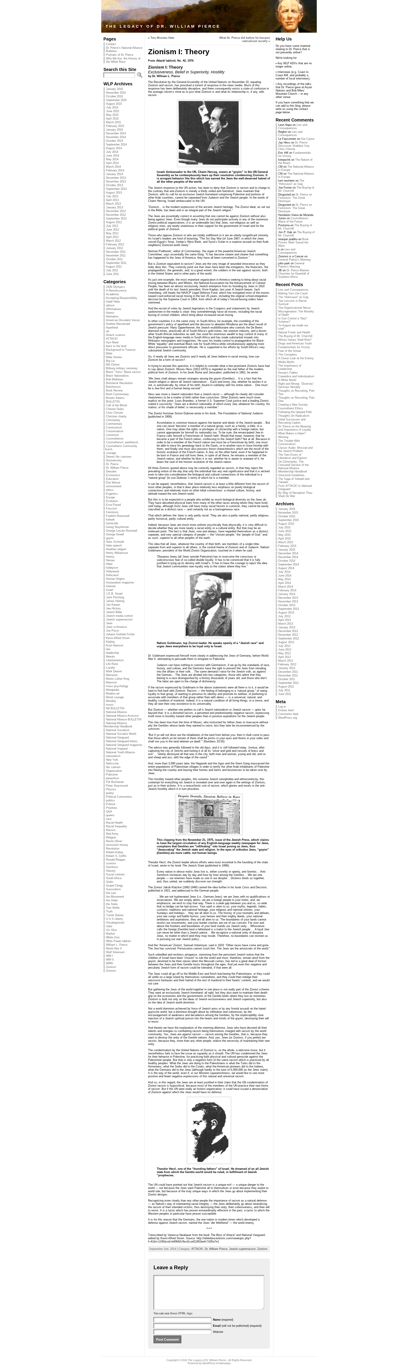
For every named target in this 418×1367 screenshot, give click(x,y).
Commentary (114, 423)
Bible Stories (114, 357)
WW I (109, 955)
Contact (111, 44)
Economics (113, 475)
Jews (109, 623)
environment (113, 486)
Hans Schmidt (115, 541)
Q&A (109, 811)
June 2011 (112, 274)
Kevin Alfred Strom (118, 638)
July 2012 (112, 226)
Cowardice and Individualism (296, 376)
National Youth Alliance (120, 752)
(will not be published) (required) (237, 1325)
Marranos (112, 675)
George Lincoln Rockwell (121, 530)
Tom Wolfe (113, 907)
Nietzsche (112, 763)
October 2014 (114, 140)
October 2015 (114, 96)
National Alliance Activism (122, 715)
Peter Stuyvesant (117, 785)
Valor (109, 926)
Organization (114, 770)
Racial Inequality (116, 826)
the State (112, 904)
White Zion (113, 937)
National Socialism (118, 730)
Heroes (110, 560)
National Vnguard (117, 748)
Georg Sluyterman (117, 527)
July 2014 (112, 151)
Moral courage (115, 697)
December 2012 (116, 211)
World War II (114, 948)
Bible (109, 353)
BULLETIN (113, 401)
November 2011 (116, 255)
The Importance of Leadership (289, 367)
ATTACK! (112, 338)
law (108, 649)
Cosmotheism (114, 438)
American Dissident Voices (123, 320)
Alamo (110, 312)
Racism (111, 830)
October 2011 (114, 259)
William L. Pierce (116, 944)
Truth (109, 911)
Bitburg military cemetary (122, 368)
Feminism (112, 512)
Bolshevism (113, 386)
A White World (287, 380)
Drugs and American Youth (295, 343)
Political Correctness (119, 796)
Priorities (111, 807)
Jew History (113, 608)
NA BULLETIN (115, 708)
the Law (111, 893)
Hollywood (112, 571)
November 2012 (116, 214)
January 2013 (114, 207)
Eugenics (112, 493)
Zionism (111, 967)
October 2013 (114, 185)
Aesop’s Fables (288, 372)
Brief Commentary (117, 394)
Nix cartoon (113, 767)
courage (111, 453)
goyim (110, 538)
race (108, 819)
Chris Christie (114, 412)
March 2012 (113, 240)
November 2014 (116, 137)
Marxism (111, 682)
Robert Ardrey (114, 852)
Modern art (113, 693)
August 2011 (114, 266)
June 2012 (112, 229)
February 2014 (115, 170)
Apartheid (112, 327)
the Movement (115, 896)
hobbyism (112, 567)
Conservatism (114, 431)
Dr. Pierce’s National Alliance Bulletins (124, 49)
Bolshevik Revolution (119, 383)
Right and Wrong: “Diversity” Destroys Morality (296, 385)
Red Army (112, 833)
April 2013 (112, 200)
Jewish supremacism (119, 619)
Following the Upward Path (295, 412)
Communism (114, 427)
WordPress (209, 1363)
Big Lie (110, 360)
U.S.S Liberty (114, 918)
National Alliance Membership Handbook (117, 724)
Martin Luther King (117, 678)
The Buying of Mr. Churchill (295, 336)
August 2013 (114, 192)
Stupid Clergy (114, 885)
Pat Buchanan (115, 782)
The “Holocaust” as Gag (291, 182)
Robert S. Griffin (116, 856)
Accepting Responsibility (121, 298)
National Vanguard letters (122, 741)
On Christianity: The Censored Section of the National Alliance (293, 466)
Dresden (111, 471)
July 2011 (112, 270)
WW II (110, 959)
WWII (109, 963)
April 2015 (112, 118)
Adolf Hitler (113, 301)
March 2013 (113, 203)
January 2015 (114, 129)
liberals (110, 656)
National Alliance (116, 712)
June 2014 (112, 155)
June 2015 (112, 111)
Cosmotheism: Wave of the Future (293, 220)
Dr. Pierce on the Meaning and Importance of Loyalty (294, 428)
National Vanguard (117, 737)
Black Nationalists (117, 375)
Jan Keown (113, 604)
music (110, 704)
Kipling (110, 641)
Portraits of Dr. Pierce (119, 54)
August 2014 (114, 148)
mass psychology (117, 686)
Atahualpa (224, 1363)
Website (218, 1331)
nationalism (113, 756)
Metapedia (112, 689)
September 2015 (116, 100)
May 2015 (112, 114)
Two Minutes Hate (162, 37)
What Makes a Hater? (292, 433)
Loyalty (110, 667)
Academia (112, 294)
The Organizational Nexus (294, 307)
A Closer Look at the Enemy (296, 358)
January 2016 (114, 89)
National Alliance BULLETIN (123, 719)
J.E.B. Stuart (114, 593)
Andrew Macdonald (118, 323)
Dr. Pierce (112, 464)
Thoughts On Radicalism (293, 415)
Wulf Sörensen (115, 952)
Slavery (111, 870)
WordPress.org (287, 717)
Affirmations (113, 309)
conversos (112, 435)
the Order (112, 900)
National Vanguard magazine (124, 745)
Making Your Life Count (293, 293)
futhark (110, 519)
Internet (111, 586)
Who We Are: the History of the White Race (123, 60)
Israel (109, 590)
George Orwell (115, 534)
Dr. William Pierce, (217, 1249)
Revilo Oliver (114, 841)
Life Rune (112, 664)
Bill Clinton (113, 364)
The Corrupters (287, 354)
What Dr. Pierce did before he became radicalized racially (244, 39)
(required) (223, 1319)
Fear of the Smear (289, 350)
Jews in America (116, 627)
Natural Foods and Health (294, 332)
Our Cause (307, 138)
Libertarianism (115, 660)
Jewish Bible (114, 612)
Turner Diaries (115, 915)
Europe (110, 497)
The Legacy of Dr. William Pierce (163, 26)
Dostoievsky (114, 460)
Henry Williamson (117, 553)
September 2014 (116, 144)
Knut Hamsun (114, 645)
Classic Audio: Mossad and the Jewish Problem (295, 449)
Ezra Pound (113, 504)
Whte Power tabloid (118, 941)
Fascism (111, 508)
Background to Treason (120, 349)
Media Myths (286, 362)
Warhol (110, 933)
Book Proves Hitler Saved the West (293, 242)
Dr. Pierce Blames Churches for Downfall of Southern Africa (293, 273)
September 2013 (116, 188)
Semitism (112, 867)
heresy (110, 556)
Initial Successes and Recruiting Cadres (291, 421)
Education (112, 478)
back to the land (116, 346)
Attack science (115, 335)
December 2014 (116, 133)
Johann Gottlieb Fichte (120, 634)
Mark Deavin (114, 671)
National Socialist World (121, 733)
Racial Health (114, 822)
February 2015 (115, 126)
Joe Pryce (112, 630)
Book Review (114, 390)
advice (110, 305)
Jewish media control (119, 615)
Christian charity (116, 416)
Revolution (112, 848)
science (111, 863)
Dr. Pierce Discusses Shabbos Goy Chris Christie (294, 146)
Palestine (112, 774)
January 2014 (114, 174)
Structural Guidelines (291, 475)
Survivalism (113, 889)
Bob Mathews (114, 379)
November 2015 (116, 92)
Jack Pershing (115, 597)
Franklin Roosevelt (118, 515)
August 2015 (114, 103)
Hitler (109, 564)
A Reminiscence (116, 290)
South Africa (113, 878)
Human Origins (115, 578)
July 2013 (112, 196)
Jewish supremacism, (243, 1249)
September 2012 (116, 218)
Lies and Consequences (292, 126)
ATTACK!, (198, 1249)
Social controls (115, 874)
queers (110, 815)
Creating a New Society (293, 404)
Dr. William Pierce (117, 467)
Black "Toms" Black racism (123, 372)
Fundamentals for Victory (294, 347)
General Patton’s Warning (294, 259)
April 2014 (112, 163)
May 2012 (112, 233)
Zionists (111, 970)
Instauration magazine (120, 582)
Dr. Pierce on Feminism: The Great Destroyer (295, 198)
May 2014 (112, 159)
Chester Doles (115, 409)
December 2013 (116, 177)
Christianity (113, 420)
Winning (283, 437)
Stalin (109, 881)
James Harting (115, 601)
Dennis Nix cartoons (118, 456)
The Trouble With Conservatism (289, 442)
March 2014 (113, 166)
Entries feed (285, 710)
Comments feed (288, 714)
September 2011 (116, 263)
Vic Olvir (111, 930)
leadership (112, 652)
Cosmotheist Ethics (290, 408)
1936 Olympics (115, 286)
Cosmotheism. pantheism (122, 442)
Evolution (112, 501)
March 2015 (113, 122)
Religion (111, 837)
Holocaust (112, 575)
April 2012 (112, 237)
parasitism (112, 778)
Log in (282, 706)
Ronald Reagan (115, 859)
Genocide (112, 523)
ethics (110, 490)
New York (112, 759)
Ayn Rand (112, 342)
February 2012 (115, 244)
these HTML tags (181, 1313)
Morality (111, 701)
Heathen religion (116, 549)
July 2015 (112, 107)
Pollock (110, 804)
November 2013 (116, 181)
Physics (111, 789)
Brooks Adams (115, 397)
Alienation (112, 316)
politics (110, 800)
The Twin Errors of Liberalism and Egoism (292, 456)
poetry (110, 793)
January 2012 (114, 248)
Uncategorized (115, 922)
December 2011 (116, 251)
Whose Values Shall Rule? (295, 339)
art (107, 331)
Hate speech (114, 545)
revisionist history (117, 844)
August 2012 (114, 222)
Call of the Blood (116, 405)
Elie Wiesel (113, 482)
